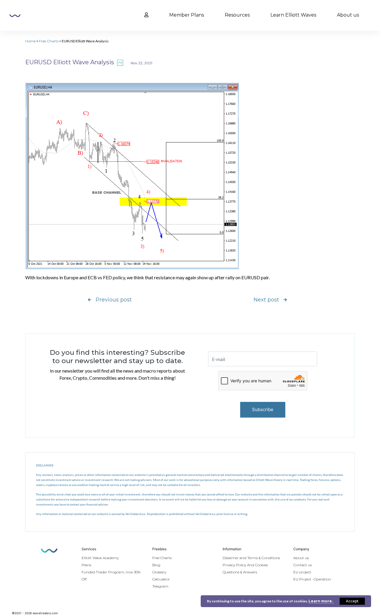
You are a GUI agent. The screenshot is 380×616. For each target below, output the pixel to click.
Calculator (161, 579)
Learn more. (321, 601)
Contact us (302, 565)
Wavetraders (15, 15)
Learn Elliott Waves (293, 15)
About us (348, 15)
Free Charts (48, 41)
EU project (302, 572)
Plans (86, 565)
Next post (266, 299)
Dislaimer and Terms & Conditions (251, 558)
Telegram (160, 586)
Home (30, 41)
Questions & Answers (240, 572)
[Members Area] (146, 15)
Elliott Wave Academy (100, 558)
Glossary (159, 572)
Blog (156, 565)
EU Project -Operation (312, 579)
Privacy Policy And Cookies (245, 565)
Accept (352, 601)
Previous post (114, 299)
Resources (237, 15)
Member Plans (186, 15)
